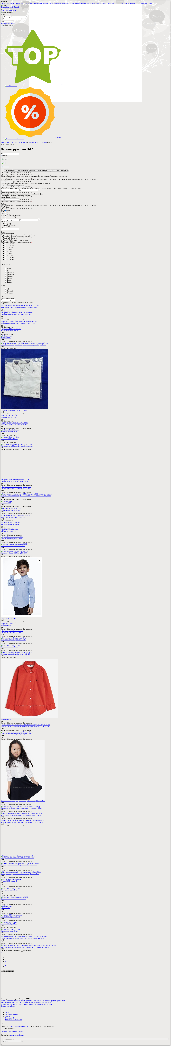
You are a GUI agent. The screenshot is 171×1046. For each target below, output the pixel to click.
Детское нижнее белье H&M (10, 1001)
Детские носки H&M (24, 1004)
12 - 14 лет (10, 257)
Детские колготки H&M (9, 1004)
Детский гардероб (21, 142)
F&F (8, 215)
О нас (7, 1012)
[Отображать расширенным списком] (3, 163)
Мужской (15, 186)
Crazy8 (9, 213)
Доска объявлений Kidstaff (10, 7)
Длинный (10, 291)
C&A (8, 227)
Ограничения (12, 1031)
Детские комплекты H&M (24, 1002)
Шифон (9, 282)
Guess (9, 223)
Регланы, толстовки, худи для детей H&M (51, 1001)
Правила (4, 1031)
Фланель (9, 276)
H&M (8, 211)
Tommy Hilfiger (12, 217)
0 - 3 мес (9, 235)
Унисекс (21, 186)
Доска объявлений (7, 142)
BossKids (10, 225)
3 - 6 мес (9, 237)
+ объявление (8, 10)
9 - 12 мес (10, 241)
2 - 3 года (10, 247)
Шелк (9, 280)
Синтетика (10, 274)
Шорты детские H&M (8, 1002)
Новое (7, 182)
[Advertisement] (85, 841)
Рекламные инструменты (13, 1020)
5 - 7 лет (9, 251)
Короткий (10, 293)
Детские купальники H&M (42, 1002)
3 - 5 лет (9, 249)
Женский (8, 186)
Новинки (14, 86)
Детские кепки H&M (8, 1006)
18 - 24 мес (10, 245)
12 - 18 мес (10, 243)
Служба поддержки (11, 1014)
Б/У (12, 182)
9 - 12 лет (10, 255)
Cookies (20, 1031)
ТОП (62, 84)
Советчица (20, 139)
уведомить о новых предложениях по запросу (18, 302)
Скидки (58, 137)
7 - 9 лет (9, 253)
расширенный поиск (17, 1035)
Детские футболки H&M (28, 1001)
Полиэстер (10, 272)
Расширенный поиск (8, 24)
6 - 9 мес (9, 239)
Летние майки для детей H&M (41, 1004)
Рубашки (44, 142)
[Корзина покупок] (7, 26)
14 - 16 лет (10, 259)
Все (3, 182)
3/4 (8, 289)
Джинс (9, 268)
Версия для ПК (10, 1018)
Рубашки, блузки (33, 142)
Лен (8, 270)
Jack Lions (10, 219)
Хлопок (9, 278)
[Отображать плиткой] (4, 159)
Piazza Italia (10, 221)
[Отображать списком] (5, 167)
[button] (85, 14)
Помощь (7, 1016)
